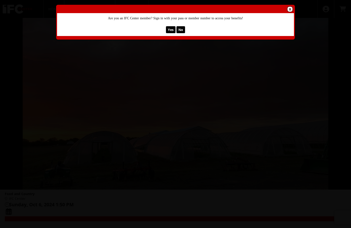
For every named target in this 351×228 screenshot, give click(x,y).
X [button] (290, 9)
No (180, 29)
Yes (171, 29)
